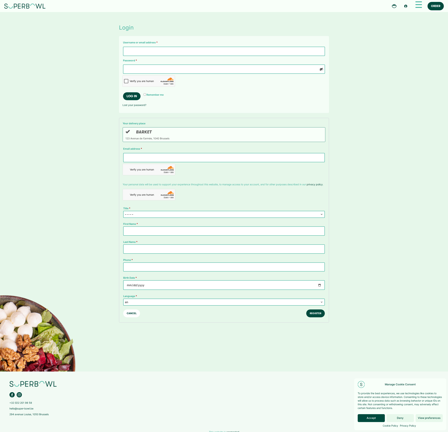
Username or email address (145, 42)
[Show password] (321, 69)
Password (135, 60)
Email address (132, 148)
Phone (128, 259)
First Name (130, 223)
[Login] (406, 6)
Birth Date (130, 277)
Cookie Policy (390, 425)
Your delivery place (134, 123)
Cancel (131, 313)
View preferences (429, 418)
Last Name (130, 241)
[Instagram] (19, 394)
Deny (400, 418)
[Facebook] (12, 394)
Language (130, 296)
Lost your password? (134, 104)
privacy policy (315, 184)
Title (126, 208)
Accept (371, 418)
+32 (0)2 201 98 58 (20, 402)
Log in (132, 96)
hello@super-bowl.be (21, 408)
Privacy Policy (408, 425)
